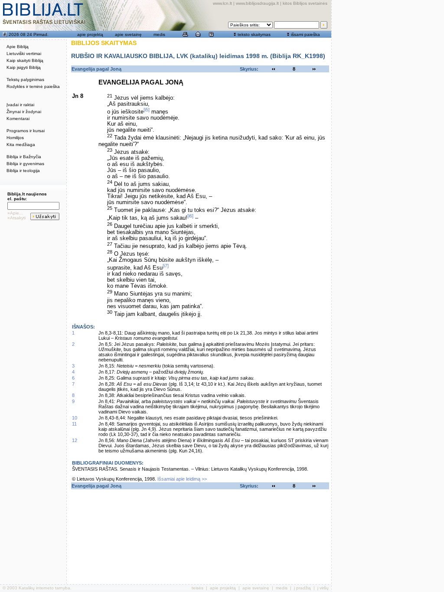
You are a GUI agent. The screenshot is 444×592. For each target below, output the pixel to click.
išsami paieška (305, 34)
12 (74, 440)
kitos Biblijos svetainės (305, 3)
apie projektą (90, 34)
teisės (197, 587)
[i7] (166, 265)
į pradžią (302, 587)
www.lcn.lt (222, 3)
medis (159, 34)
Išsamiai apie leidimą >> (182, 478)
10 (74, 417)
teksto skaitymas (254, 34)
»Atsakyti (16, 217)
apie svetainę (128, 34)
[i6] (190, 215)
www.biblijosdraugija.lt (257, 3)
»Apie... (15, 213)
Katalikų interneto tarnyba (44, 587)
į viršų (323, 587)
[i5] (147, 109)
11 (74, 423)
